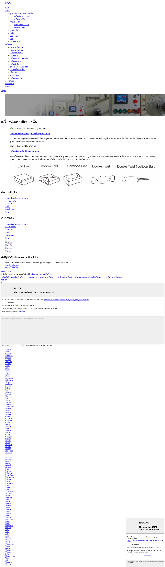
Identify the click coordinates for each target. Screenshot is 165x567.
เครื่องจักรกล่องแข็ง (114, 277)
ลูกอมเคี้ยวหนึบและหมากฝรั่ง (21, 13)
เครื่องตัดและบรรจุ (98, 277)
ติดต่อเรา (8, 86)
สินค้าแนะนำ (34, 274)
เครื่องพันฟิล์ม (19, 19)
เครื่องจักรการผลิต (21, 16)
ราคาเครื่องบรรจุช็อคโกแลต (54, 277)
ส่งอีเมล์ (4, 280)
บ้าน (7, 8)
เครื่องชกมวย (15, 42)
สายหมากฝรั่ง (15, 22)
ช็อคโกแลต (14, 36)
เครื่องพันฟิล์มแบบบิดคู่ (10, 277)
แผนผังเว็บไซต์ (46, 274)
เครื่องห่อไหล (15, 56)
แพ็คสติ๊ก (13, 72)
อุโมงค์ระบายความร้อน (19, 67)
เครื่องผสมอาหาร (16, 61)
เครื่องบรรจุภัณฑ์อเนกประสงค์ (78, 277)
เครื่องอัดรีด (14, 64)
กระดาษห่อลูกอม (16, 47)
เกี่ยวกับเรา (9, 84)
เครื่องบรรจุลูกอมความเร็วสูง (31, 277)
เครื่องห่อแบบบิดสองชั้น (19, 58)
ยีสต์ (11, 39)
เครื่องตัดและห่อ (16, 53)
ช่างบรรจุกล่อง (15, 75)
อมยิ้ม (12, 33)
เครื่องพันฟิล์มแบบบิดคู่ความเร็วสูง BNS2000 (30, 133)
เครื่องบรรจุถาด (16, 78)
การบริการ (9, 81)
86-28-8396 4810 (11, 267)
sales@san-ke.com (12, 265)
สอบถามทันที (6, 271)
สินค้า (7, 11)
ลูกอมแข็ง (14, 30)
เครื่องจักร (9, 44)
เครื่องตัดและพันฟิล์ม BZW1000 (24, 151)
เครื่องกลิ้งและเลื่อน (17, 70)
